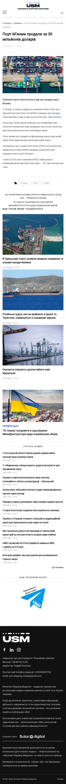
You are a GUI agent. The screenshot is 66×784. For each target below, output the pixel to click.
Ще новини (57, 567)
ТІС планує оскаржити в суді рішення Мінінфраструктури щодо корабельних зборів (33, 204)
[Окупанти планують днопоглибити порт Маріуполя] (33, 345)
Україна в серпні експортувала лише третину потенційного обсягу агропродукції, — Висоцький (28, 479)
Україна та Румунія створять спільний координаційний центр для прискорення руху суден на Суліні (31, 520)
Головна (7, 23)
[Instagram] (19, 650)
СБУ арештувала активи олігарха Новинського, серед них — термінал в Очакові (33, 196)
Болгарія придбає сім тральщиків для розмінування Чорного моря (30, 557)
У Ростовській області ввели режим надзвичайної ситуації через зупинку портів (29, 455)
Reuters (57, 117)
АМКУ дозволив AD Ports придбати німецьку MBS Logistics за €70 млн (28, 545)
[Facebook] (4, 650)
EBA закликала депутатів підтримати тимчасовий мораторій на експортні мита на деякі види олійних (29, 533)
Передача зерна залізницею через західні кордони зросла (33, 502)
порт (35, 183)
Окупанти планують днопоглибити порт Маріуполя (26, 371)
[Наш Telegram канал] (33, 597)
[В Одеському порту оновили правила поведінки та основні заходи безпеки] (33, 234)
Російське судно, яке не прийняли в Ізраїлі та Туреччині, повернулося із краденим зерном (30, 316)
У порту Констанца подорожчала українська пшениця (31, 510)
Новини (17, 23)
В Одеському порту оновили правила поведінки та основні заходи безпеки (33, 260)
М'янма (24, 183)
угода (46, 183)
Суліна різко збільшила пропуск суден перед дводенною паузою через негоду (32, 491)
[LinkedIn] (11, 650)
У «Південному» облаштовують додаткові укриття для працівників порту (31, 467)
